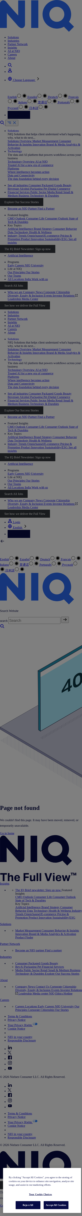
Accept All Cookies (56, 1205)
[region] (42, 1190)
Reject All (28, 1205)
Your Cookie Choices (40, 1194)
